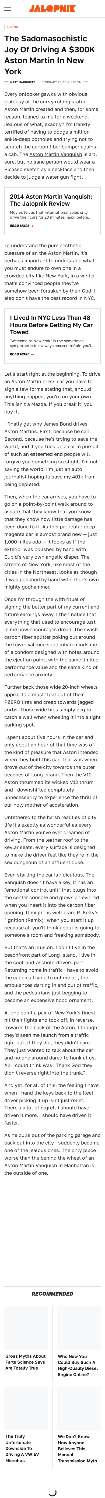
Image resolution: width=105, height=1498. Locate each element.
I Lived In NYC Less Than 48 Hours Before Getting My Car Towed (51, 324)
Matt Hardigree (23, 82)
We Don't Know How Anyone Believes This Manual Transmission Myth (77, 1448)
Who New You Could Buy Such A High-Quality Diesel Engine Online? (78, 1365)
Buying (12, 27)
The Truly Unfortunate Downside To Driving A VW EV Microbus (22, 1448)
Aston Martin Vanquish (55, 154)
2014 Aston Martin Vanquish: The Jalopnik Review (51, 200)
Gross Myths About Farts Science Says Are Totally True (25, 1362)
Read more (20, 225)
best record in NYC (72, 298)
